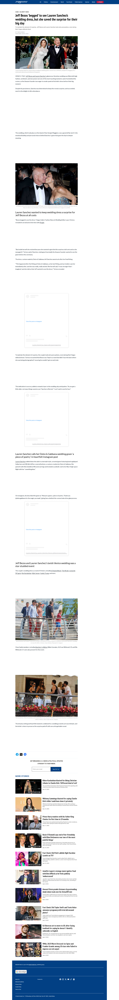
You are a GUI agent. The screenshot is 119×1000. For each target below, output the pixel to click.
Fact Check (69, 2)
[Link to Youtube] (68, 979)
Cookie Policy (18, 986)
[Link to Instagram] (63, 979)
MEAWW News (18, 964)
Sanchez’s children (41, 647)
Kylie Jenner (36, 573)
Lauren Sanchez (20, 461)
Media (93, 2)
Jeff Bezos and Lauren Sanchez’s (36, 76)
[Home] (21, 2)
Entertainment (54, 2)
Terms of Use (18, 989)
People (42, 222)
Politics (46, 2)
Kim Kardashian (26, 573)
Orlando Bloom (56, 571)
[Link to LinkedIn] (74, 979)
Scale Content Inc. (33, 964)
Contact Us (39, 979)
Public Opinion (78, 2)
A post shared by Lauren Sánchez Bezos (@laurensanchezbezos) (47, 553)
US (40, 2)
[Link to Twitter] (65, 979)
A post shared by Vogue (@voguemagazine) (46, 345)
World (62, 2)
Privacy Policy (18, 984)
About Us (17, 979)
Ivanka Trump (44, 573)
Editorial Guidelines (19, 981)
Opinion (87, 2)
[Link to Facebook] (60, 979)
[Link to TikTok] (71, 979)
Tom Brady (65, 571)
